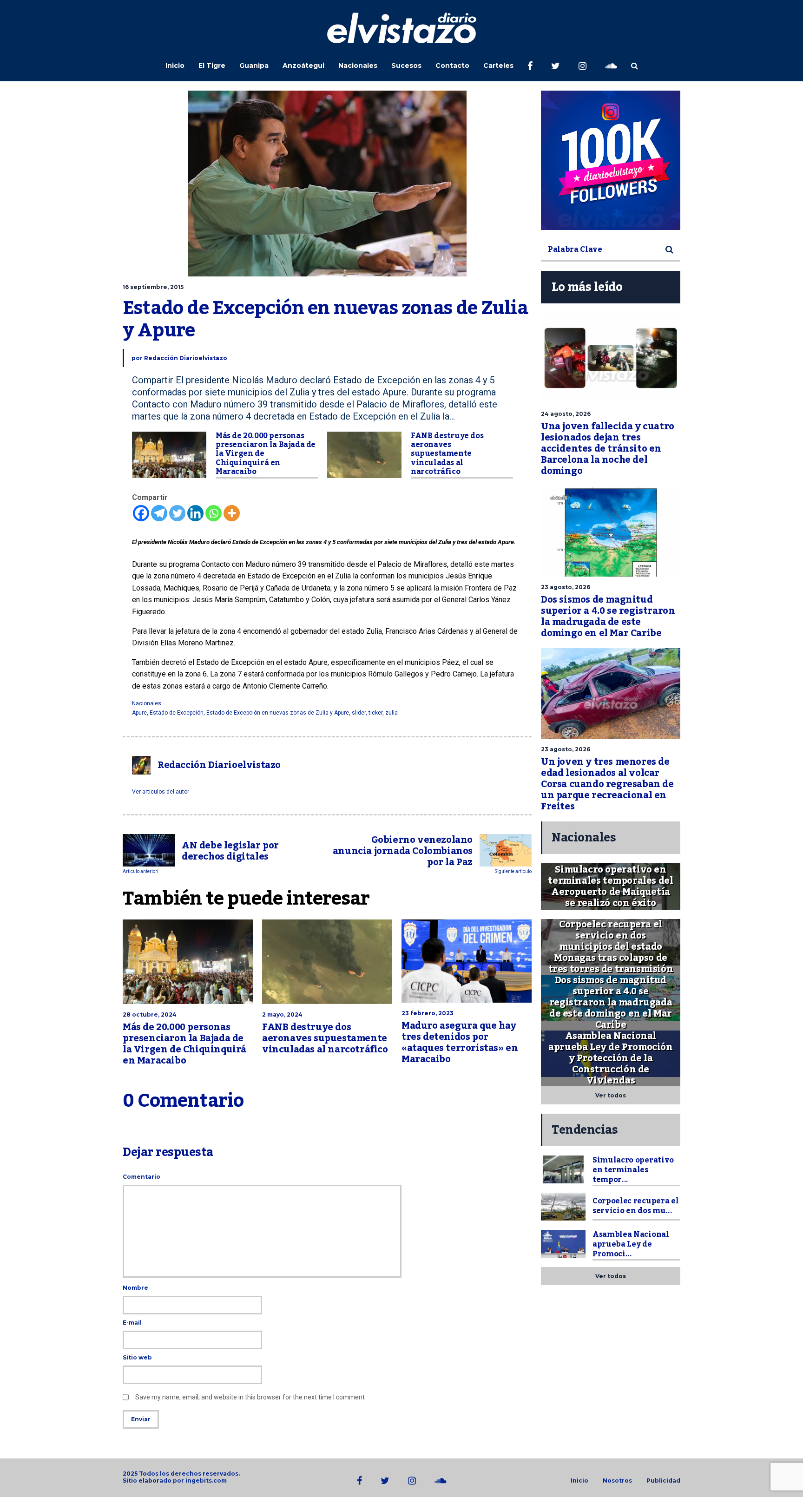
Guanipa (254, 65)
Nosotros (617, 1480)
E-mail (132, 1322)
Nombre (135, 1287)
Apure (139, 712)
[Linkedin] (195, 513)
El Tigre (211, 65)
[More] (232, 513)
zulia (391, 712)
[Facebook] (141, 513)
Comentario (141, 1176)
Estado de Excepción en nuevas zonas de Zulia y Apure (277, 712)
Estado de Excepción (177, 712)
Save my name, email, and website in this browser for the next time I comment (250, 1397)
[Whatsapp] (213, 513)
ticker (375, 712)
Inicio (174, 65)
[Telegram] (159, 513)
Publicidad (663, 1480)
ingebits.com (206, 1480)
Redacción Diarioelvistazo (185, 358)
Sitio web (137, 1357)
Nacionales (357, 65)
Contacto (452, 65)
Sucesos (406, 65)
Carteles (498, 65)
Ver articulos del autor (160, 791)
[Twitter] (177, 513)
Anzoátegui (303, 65)
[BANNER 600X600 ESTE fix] (610, 160)
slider (359, 712)
